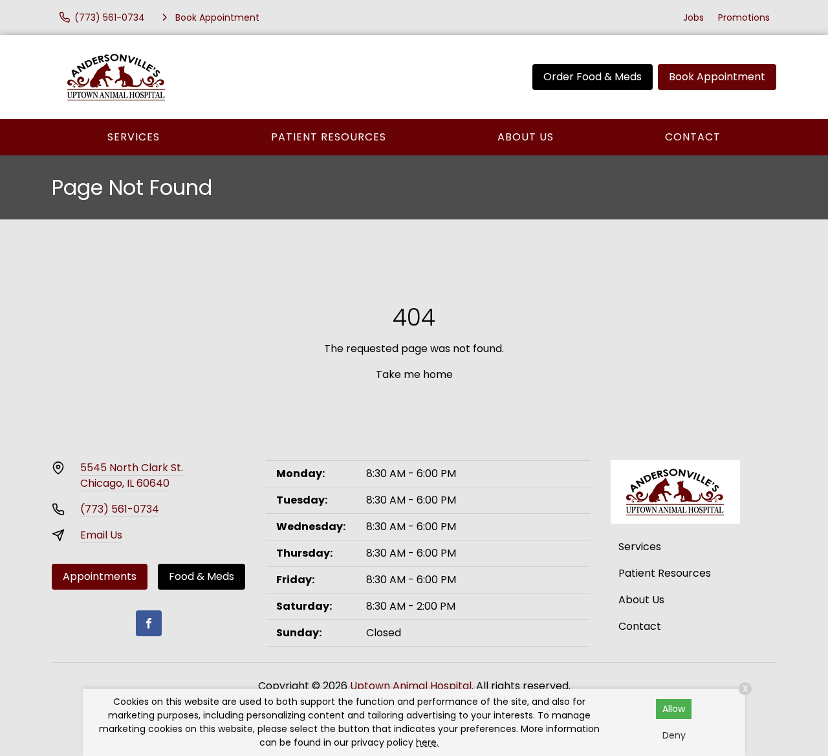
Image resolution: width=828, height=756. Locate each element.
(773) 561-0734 (119, 509)
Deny (674, 735)
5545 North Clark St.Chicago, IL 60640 (131, 475)
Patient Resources (328, 136)
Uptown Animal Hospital (411, 685)
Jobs (693, 17)
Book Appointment (717, 76)
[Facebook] (149, 623)
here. (427, 742)
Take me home (414, 374)
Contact (693, 136)
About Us (525, 136)
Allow (673, 708)
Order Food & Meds (592, 76)
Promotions (744, 17)
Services (133, 136)
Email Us (101, 535)
